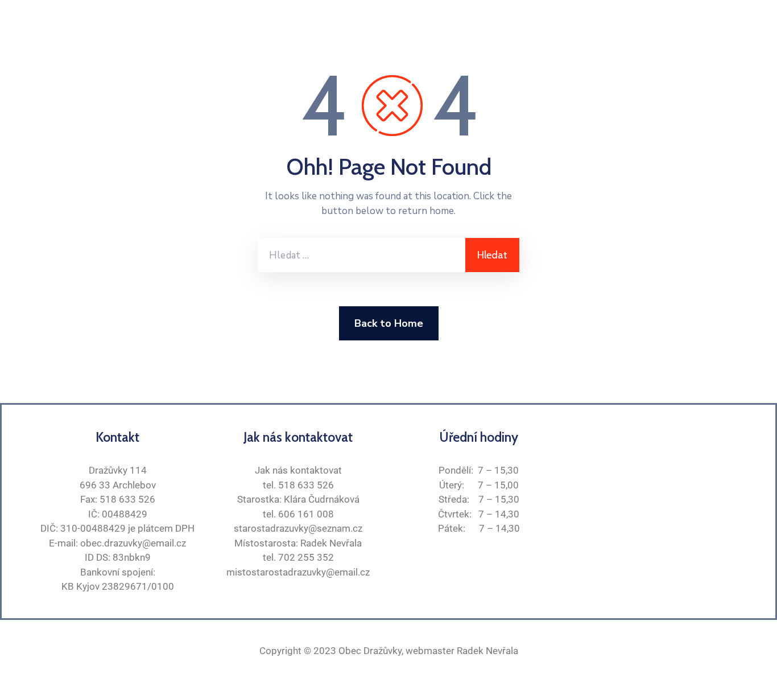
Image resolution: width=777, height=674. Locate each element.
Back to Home (388, 323)
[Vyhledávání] (361, 255)
